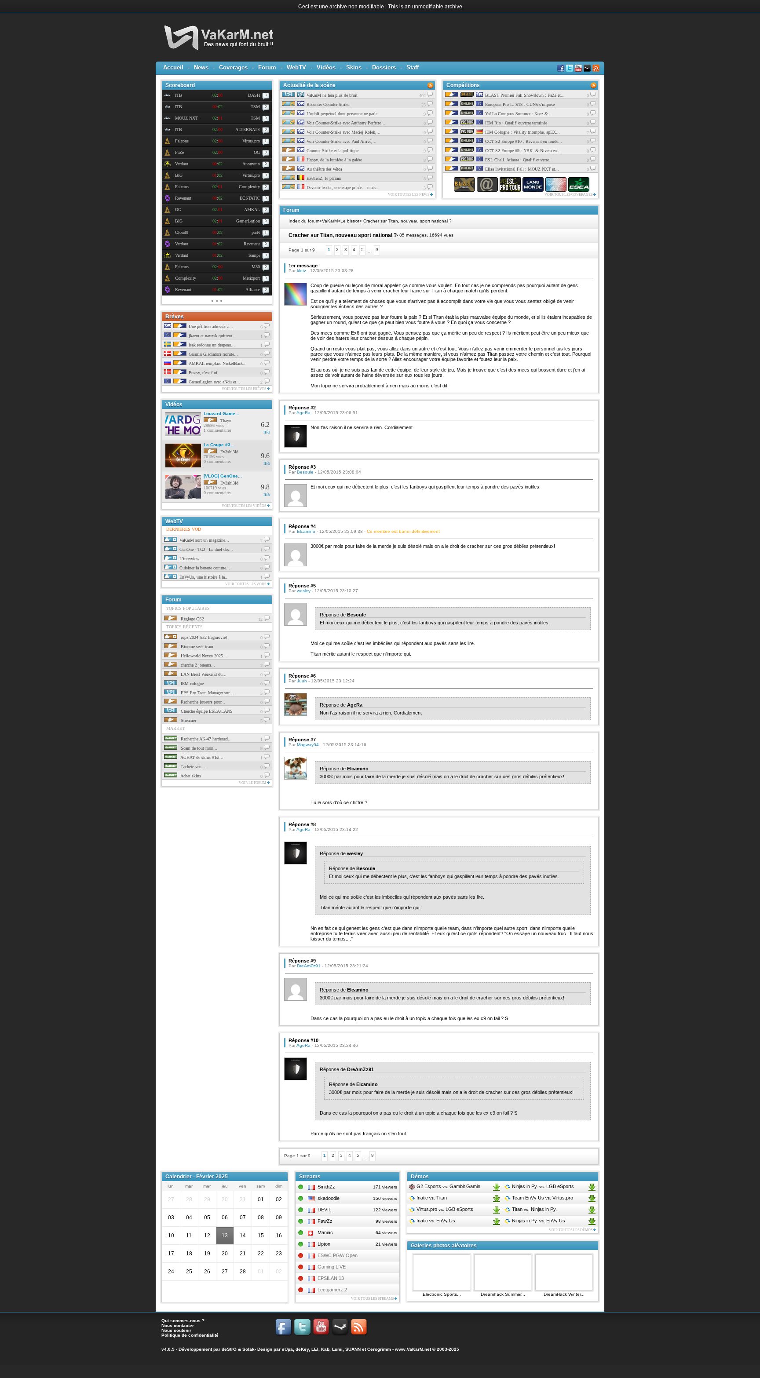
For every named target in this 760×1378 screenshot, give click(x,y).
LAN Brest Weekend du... (203, 674)
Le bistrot (349, 221)
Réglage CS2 (191, 618)
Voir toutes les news (409, 195)
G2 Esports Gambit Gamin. (448, 1186)
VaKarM (330, 221)
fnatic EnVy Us (435, 1220)
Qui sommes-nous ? (183, 1320)
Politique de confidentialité (190, 1335)
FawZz (325, 1221)
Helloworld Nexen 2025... (203, 655)
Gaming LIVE (332, 1266)
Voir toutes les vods (246, 584)
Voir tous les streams (373, 1299)
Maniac (325, 1232)
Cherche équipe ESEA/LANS (206, 711)
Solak (248, 1349)
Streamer (187, 720)
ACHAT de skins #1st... (201, 757)
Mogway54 (308, 744)
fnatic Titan (431, 1197)
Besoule (305, 472)
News (201, 67)
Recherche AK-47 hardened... (205, 738)
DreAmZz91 (309, 965)
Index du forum (304, 221)
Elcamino (306, 531)
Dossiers (384, 67)
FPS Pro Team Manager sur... (206, 692)
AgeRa (303, 412)
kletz (301, 270)
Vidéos (326, 67)
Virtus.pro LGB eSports (444, 1209)
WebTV (296, 67)
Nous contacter (177, 1325)
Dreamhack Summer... (503, 1294)
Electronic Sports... (442, 1294)
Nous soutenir (176, 1330)
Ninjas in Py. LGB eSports (542, 1186)
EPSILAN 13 (331, 1278)
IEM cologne (191, 683)
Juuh (302, 680)
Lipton (324, 1244)
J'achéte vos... (192, 766)
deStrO (229, 1349)
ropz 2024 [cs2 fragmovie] (203, 637)
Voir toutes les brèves (244, 389)
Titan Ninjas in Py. (534, 1209)
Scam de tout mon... (198, 748)
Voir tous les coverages (568, 195)
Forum (267, 67)
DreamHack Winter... (564, 1294)
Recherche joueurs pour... (202, 702)
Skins (354, 67)
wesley (304, 590)
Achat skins (190, 775)
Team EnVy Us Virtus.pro (542, 1197)
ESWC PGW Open (338, 1255)
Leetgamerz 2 (332, 1289)
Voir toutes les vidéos (244, 506)
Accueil (173, 67)
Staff (412, 67)
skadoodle (329, 1198)
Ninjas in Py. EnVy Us (538, 1220)
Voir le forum (253, 783)
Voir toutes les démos (571, 1230)
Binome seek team (196, 646)
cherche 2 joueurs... (197, 665)
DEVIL (324, 1209)
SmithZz (326, 1186)
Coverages (233, 67)
